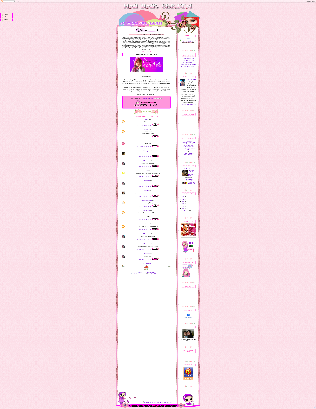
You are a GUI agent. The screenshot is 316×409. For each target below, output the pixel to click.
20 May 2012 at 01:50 (144, 125)
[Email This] (155, 98)
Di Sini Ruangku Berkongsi (188, 180)
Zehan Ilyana (146, 151)
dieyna (146, 119)
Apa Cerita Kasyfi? (188, 62)
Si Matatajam (144, 98)
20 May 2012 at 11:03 (144, 146)
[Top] (315, 408)
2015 (183, 201)
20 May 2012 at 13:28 (144, 166)
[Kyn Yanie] (188, 315)
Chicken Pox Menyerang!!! (188, 66)
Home (6, 14)
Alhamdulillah (6, 20)
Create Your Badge (188, 317)
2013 (183, 206)
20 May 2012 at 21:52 (144, 196)
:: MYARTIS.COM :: (189, 153)
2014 (183, 203)
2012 (183, 208)
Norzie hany (146, 141)
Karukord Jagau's (189, 168)
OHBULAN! (189, 141)
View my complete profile (188, 104)
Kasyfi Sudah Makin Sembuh (188, 64)
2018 (183, 197)
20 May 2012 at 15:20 (144, 186)
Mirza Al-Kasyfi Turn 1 (188, 60)
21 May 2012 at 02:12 (144, 220)
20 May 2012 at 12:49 (144, 156)
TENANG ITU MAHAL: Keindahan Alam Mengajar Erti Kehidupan (191, 173)
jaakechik (146, 190)
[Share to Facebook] (159, 98)
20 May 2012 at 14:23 (144, 176)
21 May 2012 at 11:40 (144, 239)
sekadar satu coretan (146, 200)
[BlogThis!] (156, 98)
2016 (183, 199)
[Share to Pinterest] (161, 98)
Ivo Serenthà (146, 210)
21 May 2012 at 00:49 (144, 206)
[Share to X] (158, 98)
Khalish (6, 17)
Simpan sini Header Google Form (191, 184)
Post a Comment (146, 263)
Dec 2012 (186, 210)
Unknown (146, 129)
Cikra (146, 170)
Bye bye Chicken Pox (188, 58)
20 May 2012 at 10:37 (144, 137)
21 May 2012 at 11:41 (144, 249)
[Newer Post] (123, 266)
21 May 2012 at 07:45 (144, 229)
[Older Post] (169, 266)
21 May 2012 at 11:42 (144, 259)
